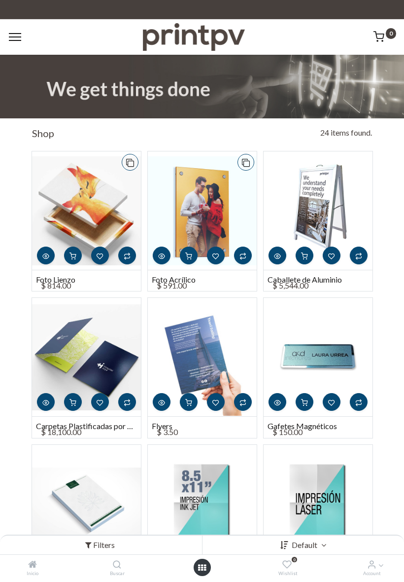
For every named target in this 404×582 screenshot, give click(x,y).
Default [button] (305, 544)
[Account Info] (371, 564)
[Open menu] (202, 568)
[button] (130, 162)
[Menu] (15, 37)
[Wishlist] (287, 564)
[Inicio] (32, 564)
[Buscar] (117, 564)
